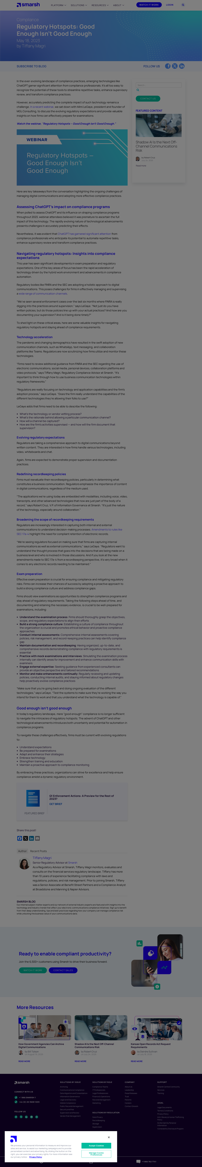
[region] (61, 1146)
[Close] (109, 1137)
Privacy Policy (35, 1157)
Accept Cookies (96, 1145)
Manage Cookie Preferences (96, 1153)
